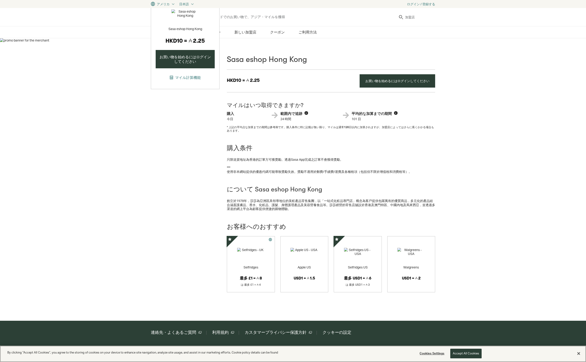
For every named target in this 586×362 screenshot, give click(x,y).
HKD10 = (243, 80)
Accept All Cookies (466, 353)
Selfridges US (358, 267)
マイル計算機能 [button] (187, 77)
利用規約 (220, 332)
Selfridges (251, 267)
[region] (293, 354)
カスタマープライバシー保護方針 (276, 332)
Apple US (304, 267)
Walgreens (411, 267)
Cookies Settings (432, 353)
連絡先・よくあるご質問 (173, 332)
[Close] (579, 353)
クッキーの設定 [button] (337, 332)
